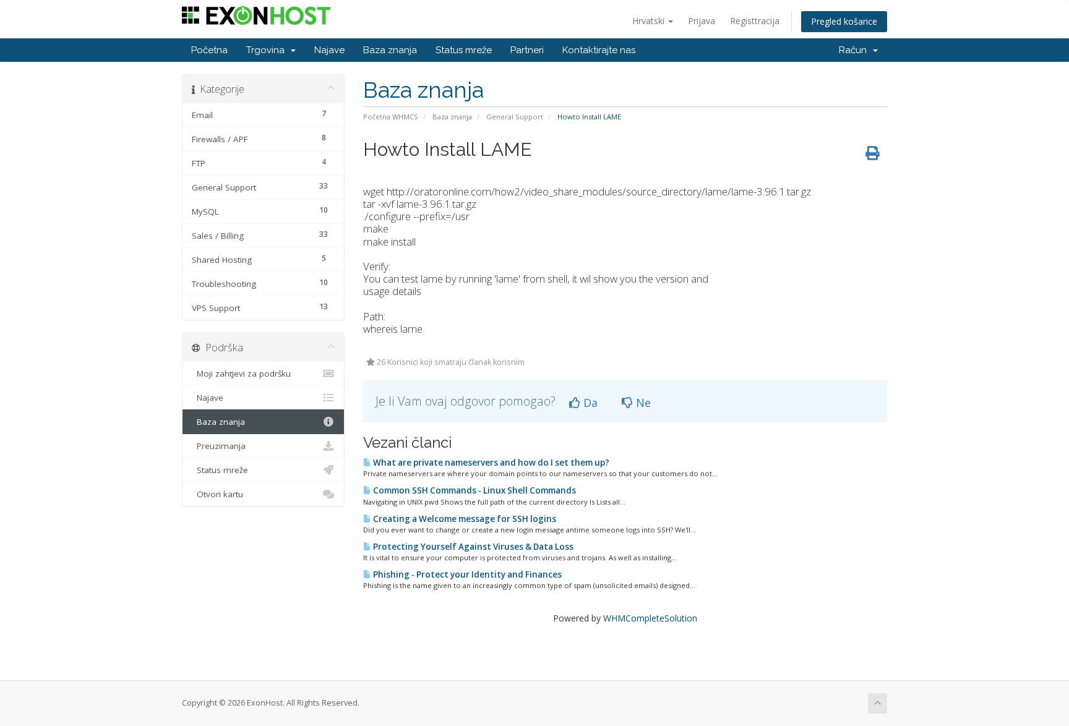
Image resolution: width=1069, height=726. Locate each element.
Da (589, 402)
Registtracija (754, 21)
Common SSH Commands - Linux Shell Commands (473, 490)
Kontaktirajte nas (598, 50)
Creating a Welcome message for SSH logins (463, 518)
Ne (642, 402)
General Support (514, 116)
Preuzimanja (219, 445)
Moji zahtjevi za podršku (241, 373)
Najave (329, 50)
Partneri (527, 50)
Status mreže (464, 50)
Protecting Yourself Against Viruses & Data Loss (472, 546)
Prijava (701, 21)
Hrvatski (649, 21)
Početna (209, 50)
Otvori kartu (217, 494)
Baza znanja (390, 50)
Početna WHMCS (390, 116)
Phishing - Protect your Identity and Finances (466, 574)
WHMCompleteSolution (650, 618)
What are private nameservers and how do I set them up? (490, 462)
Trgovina (268, 50)
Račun (855, 50)
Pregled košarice (844, 21)
